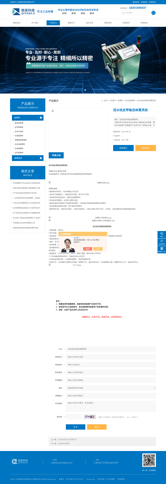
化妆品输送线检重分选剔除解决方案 (26, 188)
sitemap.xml (90, 479)
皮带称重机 (19, 127)
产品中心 (53, 23)
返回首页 (136, 2)
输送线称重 (19, 123)
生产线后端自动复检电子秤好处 (25, 193)
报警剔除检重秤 (21, 140)
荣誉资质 (108, 23)
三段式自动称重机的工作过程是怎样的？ (28, 203)
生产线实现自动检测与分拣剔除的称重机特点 (28, 213)
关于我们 (35, 23)
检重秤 (17, 118)
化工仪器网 (110, 479)
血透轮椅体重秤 (64, 443)
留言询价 (146, 148)
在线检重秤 (19, 136)
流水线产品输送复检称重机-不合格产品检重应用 (28, 218)
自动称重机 (19, 148)
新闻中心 (71, 23)
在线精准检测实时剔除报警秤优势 (25, 228)
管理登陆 (121, 479)
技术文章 (89, 23)
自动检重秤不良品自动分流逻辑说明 (26, 183)
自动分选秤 (19, 131)
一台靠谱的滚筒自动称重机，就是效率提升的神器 (28, 198)
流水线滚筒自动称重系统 (67, 439)
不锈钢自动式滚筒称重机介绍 (24, 223)
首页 (105, 100)
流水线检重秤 (20, 144)
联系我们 (152, 2)
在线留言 (144, 2)
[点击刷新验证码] (90, 417)
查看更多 (18, 158)
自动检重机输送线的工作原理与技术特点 (28, 208)
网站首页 (16, 23)
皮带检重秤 (19, 153)
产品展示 (112, 100)
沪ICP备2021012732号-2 (74, 479)
